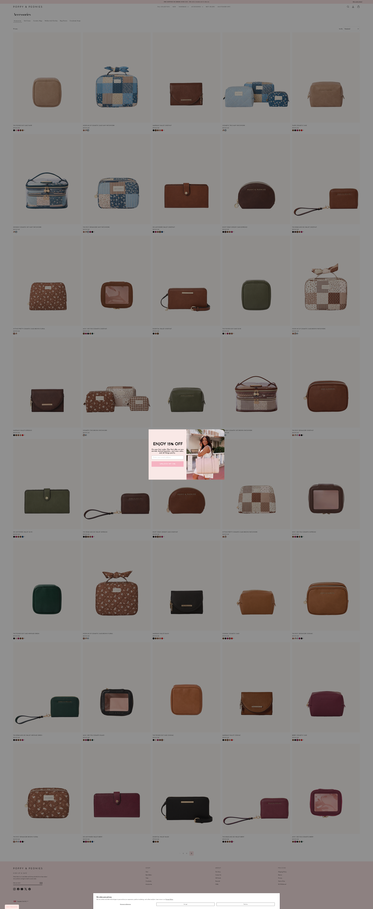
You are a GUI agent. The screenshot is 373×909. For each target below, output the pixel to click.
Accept (185, 904)
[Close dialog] (223, 431)
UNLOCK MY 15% (167, 464)
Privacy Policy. (169, 899)
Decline (246, 904)
